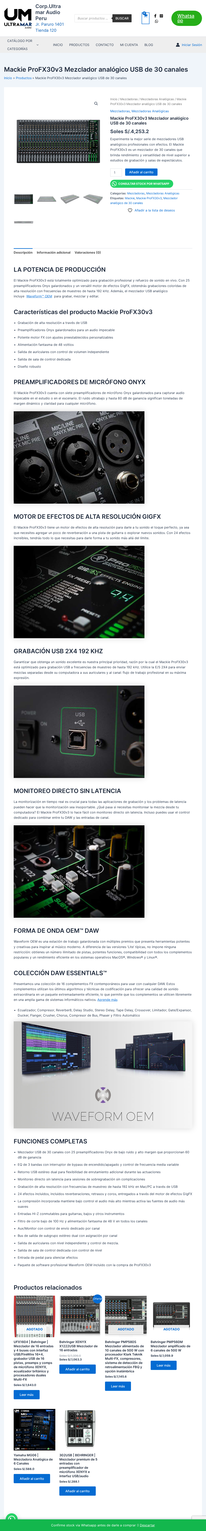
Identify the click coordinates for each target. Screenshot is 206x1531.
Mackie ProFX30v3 (149, 198)
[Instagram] (161, 16)
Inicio (113, 99)
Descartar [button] (147, 1525)
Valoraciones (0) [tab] (88, 252)
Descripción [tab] (23, 252)
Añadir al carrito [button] (77, 1369)
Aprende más (107, 1000)
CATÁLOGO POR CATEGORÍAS (19, 45)
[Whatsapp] (156, 21)
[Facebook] (155, 16)
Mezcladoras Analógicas (157, 99)
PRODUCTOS (79, 45)
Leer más (27, 1395)
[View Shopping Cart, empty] (145, 18)
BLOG (148, 45)
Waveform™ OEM (39, 296)
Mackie (130, 198)
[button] (186, 18)
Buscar (122, 18)
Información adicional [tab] (53, 252)
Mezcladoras (129, 99)
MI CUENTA (129, 45)
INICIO (58, 45)
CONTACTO (105, 45)
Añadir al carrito (141, 172)
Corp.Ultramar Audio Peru (48, 12)
